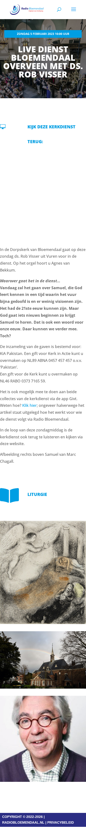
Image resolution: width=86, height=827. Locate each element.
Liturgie (37, 494)
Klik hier (29, 405)
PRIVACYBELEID (60, 822)
